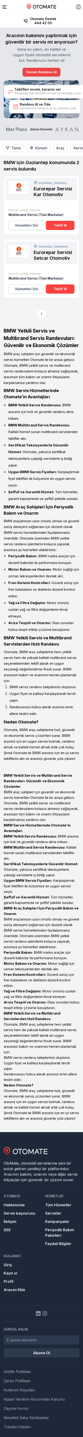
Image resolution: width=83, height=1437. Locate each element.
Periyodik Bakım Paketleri (59, 1232)
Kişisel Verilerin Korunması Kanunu (34, 1399)
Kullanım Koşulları (19, 1390)
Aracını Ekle (14, 1289)
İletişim (10, 1221)
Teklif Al (60, 225)
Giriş (8, 1265)
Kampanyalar (57, 1221)
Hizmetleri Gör (27, 225)
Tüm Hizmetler (58, 1205)
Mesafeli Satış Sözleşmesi (26, 1417)
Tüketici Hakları (17, 1427)
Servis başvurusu (19, 1213)
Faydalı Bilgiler (58, 1243)
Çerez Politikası (17, 1380)
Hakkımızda (14, 1205)
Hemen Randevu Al (41, 72)
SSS (7, 1229)
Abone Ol (41, 1353)
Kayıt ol (10, 1273)
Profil (8, 1281)
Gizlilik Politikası (17, 1371)
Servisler (53, 1213)
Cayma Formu (16, 1408)
